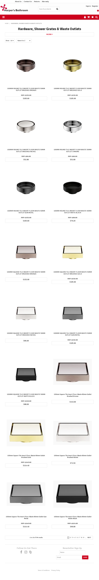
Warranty (45, 1)
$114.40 (26, 465)
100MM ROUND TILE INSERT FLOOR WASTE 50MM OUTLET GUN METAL (26, 212)
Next (89, 537)
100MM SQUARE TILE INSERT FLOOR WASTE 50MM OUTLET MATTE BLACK (26, 395)
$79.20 (72, 221)
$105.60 (26, 98)
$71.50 (72, 463)
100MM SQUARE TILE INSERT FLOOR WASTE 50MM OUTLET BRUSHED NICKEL (26, 334)
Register (95, 6)
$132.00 (26, 279)
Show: (8, 41)
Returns (37, 1)
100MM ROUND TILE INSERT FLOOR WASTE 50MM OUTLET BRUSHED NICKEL (26, 150)
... (85, 537)
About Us (18, 1)
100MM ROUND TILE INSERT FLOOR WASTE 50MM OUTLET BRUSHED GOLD (73, 89)
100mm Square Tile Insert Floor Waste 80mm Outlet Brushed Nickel (72, 456)
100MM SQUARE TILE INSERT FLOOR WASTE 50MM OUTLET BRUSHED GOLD (72, 273)
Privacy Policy (55, 570)
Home (7, 23)
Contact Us (28, 1)
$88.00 (26, 404)
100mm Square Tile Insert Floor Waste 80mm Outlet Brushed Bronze (72, 395)
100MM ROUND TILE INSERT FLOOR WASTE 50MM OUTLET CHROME (73, 150)
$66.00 (26, 341)
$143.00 (73, 402)
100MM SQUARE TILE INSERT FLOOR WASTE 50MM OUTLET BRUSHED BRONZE (26, 273)
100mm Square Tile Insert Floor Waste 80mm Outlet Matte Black (72, 517)
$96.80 (72, 527)
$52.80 (26, 159)
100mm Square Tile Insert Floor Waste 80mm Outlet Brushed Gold (26, 456)
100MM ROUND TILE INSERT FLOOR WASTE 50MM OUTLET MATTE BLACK (73, 212)
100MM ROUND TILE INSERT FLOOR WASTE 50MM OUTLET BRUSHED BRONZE (26, 89)
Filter (49, 34)
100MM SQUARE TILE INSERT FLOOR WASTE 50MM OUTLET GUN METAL (72, 334)
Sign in (88, 6)
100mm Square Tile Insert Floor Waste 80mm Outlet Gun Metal (26, 517)
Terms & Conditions (44, 570)
